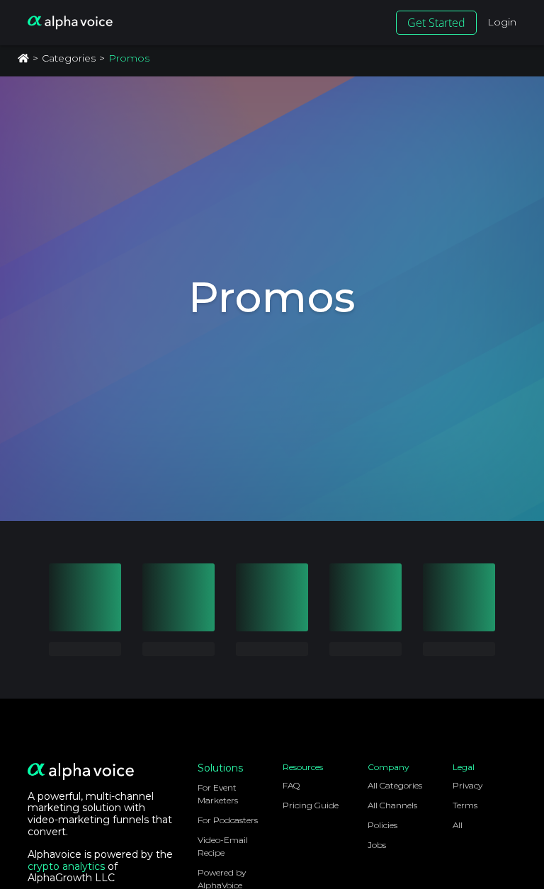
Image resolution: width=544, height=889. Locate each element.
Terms (465, 805)
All (458, 825)
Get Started (436, 22)
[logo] (70, 22)
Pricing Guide (311, 805)
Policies (382, 825)
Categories (69, 58)
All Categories (395, 785)
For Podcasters (228, 820)
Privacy (467, 785)
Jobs (377, 844)
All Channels (392, 805)
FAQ (291, 785)
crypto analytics (66, 866)
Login (501, 22)
